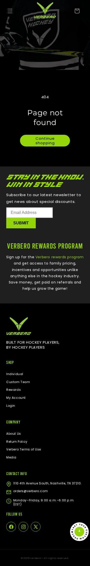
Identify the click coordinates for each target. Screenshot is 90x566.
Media (11, 457)
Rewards (13, 390)
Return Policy (17, 441)
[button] (10, 10)
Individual (14, 374)
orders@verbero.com (30, 491)
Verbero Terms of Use (23, 449)
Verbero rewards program (59, 257)
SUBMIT (21, 223)
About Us (13, 433)
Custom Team (18, 382)
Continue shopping (45, 140)
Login (10, 406)
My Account (16, 398)
